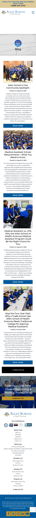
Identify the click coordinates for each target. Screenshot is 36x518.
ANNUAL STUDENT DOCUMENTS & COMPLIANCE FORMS (18, 449)
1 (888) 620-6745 (18, 6)
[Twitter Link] (13, 513)
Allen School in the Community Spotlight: (18, 86)
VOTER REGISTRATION (18, 453)
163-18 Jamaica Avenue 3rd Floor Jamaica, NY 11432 (18, 474)
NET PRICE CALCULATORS (18, 451)
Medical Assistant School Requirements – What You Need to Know (18, 155)
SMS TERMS (18, 455)
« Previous (18, 370)
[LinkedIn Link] (23, 513)
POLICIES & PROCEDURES (17, 447)
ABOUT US (18, 432)
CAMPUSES (18, 437)
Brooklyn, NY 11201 (18, 465)
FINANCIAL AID (18, 439)
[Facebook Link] (8, 513)
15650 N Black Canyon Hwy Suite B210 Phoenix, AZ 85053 (18, 484)
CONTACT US (18, 398)
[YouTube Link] (27, 513)
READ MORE (18, 126)
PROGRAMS (18, 435)
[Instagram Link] (18, 513)
